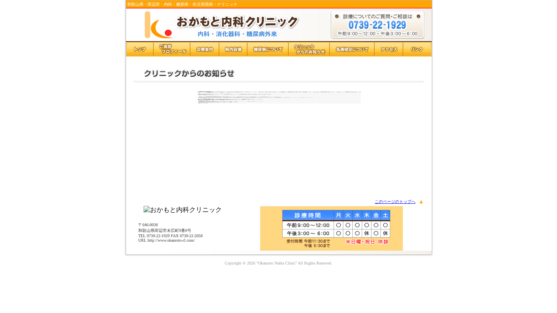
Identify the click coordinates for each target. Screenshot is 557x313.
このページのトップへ (395, 201)
